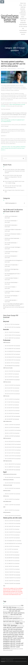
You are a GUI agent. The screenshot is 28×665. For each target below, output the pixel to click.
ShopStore (3, 661)
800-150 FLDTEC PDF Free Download (12, 327)
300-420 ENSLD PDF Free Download (12, 354)
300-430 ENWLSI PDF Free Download (12, 360)
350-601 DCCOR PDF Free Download (12, 385)
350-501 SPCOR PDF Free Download (12, 371)
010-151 (4, 605)
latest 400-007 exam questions (13, 638)
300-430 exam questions (11, 618)
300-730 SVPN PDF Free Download (12, 413)
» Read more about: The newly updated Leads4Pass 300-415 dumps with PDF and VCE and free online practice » (13, 148)
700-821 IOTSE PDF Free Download (12, 569)
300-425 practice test (6, 614)
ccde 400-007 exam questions (13, 627)
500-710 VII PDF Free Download (11, 549)
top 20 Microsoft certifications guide (15, 303)
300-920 (21, 621)
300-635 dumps (14, 622)
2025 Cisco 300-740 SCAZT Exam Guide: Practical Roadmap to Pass (13, 186)
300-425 (12, 611)
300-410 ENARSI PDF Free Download (12, 348)
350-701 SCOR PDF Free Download (12, 399)
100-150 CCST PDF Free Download (12, 324)
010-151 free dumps (17, 605)
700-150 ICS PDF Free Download (11, 552)
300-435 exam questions (11, 620)
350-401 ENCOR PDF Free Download (12, 345)
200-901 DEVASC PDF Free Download (12, 335)
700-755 (19, 623)
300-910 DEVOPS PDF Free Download (12, 458)
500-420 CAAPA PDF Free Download (12, 526)
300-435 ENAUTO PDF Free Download (13, 444)
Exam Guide (7, 217)
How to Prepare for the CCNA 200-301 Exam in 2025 (14, 191)
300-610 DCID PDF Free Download (12, 388)
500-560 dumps (5, 623)
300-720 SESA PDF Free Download (12, 407)
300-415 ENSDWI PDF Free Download (12, 351)
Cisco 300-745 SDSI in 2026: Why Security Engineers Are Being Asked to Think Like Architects (13, 177)
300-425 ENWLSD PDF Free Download (13, 357)
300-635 (6, 622)
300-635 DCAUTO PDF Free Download (13, 447)
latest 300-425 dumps (13, 632)
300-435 (21, 618)
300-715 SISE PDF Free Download (12, 404)
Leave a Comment (20, 68)
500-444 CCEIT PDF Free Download (12, 535)
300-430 (13, 614)
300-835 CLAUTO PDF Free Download (13, 455)
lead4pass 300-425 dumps (12, 640)
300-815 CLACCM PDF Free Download (13, 430)
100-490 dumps (11, 607)
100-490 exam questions (14, 609)
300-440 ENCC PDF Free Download (12, 362)
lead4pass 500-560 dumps (14, 648)
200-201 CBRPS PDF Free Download (12, 338)
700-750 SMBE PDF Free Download (12, 563)
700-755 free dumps (20, 625)
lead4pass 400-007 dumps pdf (13, 643)
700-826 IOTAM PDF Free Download (12, 572)
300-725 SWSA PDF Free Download (12, 410)
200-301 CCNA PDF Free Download (12, 332)
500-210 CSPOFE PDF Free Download (12, 523)
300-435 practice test (18, 620)
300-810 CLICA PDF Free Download (12, 427)
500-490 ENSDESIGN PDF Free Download (13, 543)
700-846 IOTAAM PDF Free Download (12, 577)
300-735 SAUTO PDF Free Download (12, 453)
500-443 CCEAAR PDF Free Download (12, 532)
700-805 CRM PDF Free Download (12, 566)
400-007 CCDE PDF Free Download (12, 510)
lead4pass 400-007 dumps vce (13, 645)
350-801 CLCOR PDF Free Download (12, 424)
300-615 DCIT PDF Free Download (12, 390)
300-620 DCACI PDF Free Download (12, 393)
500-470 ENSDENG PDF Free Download (13, 540)
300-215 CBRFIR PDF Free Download (12, 467)
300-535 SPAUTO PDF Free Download (13, 450)
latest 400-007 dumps (15, 636)
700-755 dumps (10, 625)
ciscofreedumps (13, 68)
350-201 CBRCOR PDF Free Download (13, 464)
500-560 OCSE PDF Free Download (12, 546)
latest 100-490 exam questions (12, 630)
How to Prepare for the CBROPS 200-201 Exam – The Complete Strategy (14, 182)
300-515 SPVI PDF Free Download (12, 376)
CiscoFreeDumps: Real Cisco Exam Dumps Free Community (10, 18)
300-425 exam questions (16, 613)
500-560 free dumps (11, 623)
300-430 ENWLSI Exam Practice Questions (15, 616)
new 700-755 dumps (9, 650)
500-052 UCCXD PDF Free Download (12, 520)
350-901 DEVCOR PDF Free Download (12, 441)
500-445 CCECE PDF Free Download (12, 537)
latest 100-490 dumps (10, 629)
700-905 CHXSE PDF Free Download (12, 580)
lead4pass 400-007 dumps (12, 641)
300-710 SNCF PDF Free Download (12, 402)
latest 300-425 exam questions (13, 633)
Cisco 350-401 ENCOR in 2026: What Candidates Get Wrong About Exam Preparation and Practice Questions (15, 171)
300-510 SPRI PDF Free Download (12, 374)
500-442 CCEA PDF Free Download (12, 529)
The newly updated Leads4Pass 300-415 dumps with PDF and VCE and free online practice (13, 64)
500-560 (23, 621)
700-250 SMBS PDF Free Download (12, 560)
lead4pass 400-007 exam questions (11, 647)
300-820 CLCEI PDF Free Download (12, 433)
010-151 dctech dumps (10, 605)
